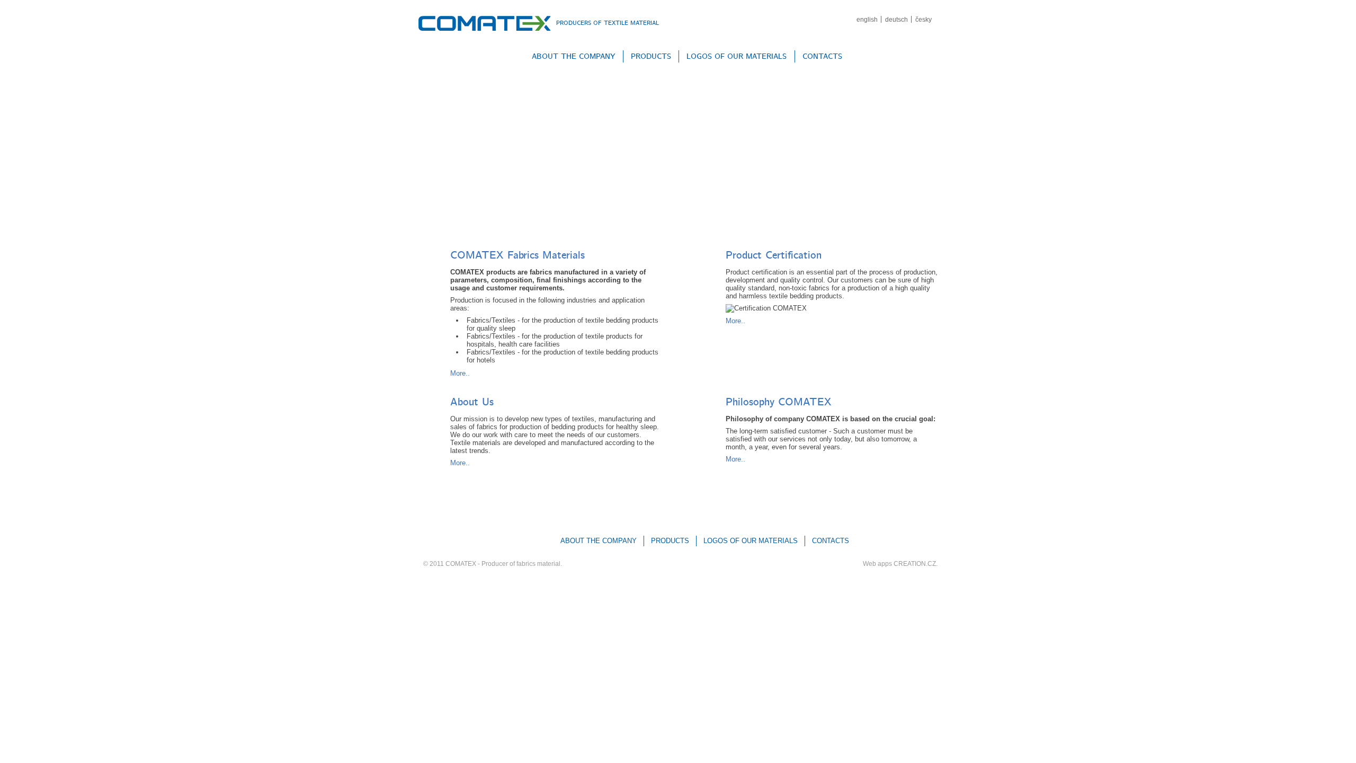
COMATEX (460, 563)
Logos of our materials (736, 56)
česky (923, 19)
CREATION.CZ (915, 563)
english (867, 19)
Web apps (877, 563)
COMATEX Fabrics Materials (517, 255)
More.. (460, 373)
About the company (573, 56)
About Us (472, 402)
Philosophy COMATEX (779, 402)
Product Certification (774, 255)
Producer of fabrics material (520, 563)
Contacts (822, 56)
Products (651, 56)
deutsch (896, 19)
